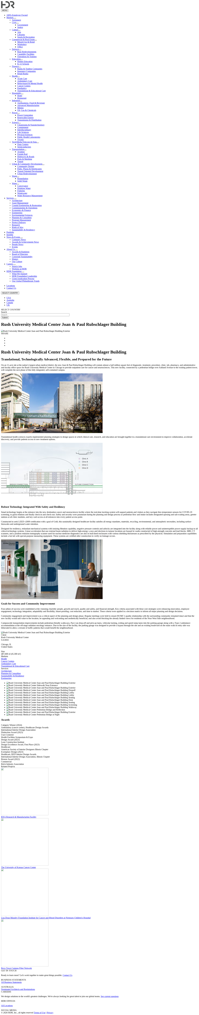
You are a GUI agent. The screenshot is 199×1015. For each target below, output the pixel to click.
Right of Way (17, 227)
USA (8, 298)
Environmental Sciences (22, 215)
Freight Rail (22, 154)
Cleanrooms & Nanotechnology (31, 125)
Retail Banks (22, 74)
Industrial (16, 100)
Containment (22, 127)
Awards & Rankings (20, 252)
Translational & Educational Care (31, 91)
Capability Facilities (25, 54)
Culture (15, 30)
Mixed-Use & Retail (26, 42)
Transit (20, 161)
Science (15, 122)
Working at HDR (19, 269)
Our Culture (17, 261)
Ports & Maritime (24, 159)
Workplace (22, 44)
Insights (9, 235)
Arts (19, 32)
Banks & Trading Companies (29, 69)
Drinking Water (24, 188)
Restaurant (21, 98)
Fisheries (21, 191)
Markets (10, 17)
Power (14, 113)
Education (16, 59)
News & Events (13, 237)
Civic (14, 22)
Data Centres (22, 144)
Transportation (18, 149)
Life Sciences (23, 132)
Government (22, 25)
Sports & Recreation (26, 37)
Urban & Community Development (27, 164)
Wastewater (22, 193)
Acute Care (22, 78)
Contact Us (11, 288)
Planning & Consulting (22, 217)
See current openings (110, 996)
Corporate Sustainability (22, 256)
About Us (10, 249)
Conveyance (22, 186)
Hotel (19, 95)
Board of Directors (20, 254)
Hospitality (16, 93)
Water (14, 183)
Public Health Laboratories (28, 137)
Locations (10, 285)
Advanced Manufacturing (28, 105)
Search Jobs (17, 266)
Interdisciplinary (24, 130)
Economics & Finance (21, 210)
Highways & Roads (25, 156)
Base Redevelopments (26, 52)
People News (17, 244)
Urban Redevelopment (27, 174)
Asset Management (20, 203)
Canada (9, 302)
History (15, 259)
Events (15, 247)
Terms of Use (39, 1012)
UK (8, 305)
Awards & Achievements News (25, 242)
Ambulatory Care (24, 81)
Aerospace (16, 20)
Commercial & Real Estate (23, 39)
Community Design (25, 166)
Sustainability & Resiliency (23, 230)
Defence (15, 49)
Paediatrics (22, 88)
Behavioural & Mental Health (30, 83)
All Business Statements (11, 982)
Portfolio (10, 232)
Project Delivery (19, 222)
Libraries (21, 34)
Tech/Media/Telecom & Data (24, 142)
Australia (10, 300)
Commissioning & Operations (24, 208)
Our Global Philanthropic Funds (25, 281)
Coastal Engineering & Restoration (27, 205)
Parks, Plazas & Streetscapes (29, 169)
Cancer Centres (23, 86)
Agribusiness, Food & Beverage (31, 103)
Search (4, 312)
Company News (19, 239)
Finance (15, 66)
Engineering (17, 213)
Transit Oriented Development (30, 171)
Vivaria (20, 139)
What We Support (19, 274)
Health (15, 76)
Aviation (21, 152)
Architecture (17, 200)
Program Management (21, 220)
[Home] (7, 8)
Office (20, 47)
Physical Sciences (24, 134)
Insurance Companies (26, 71)
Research (16, 225)
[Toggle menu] (15, 18)
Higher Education (24, 61)
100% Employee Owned (17, 15)
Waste (14, 176)
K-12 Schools (23, 64)
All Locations (7, 1005)
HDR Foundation (14, 271)
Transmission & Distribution (29, 120)
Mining (20, 108)
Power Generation (25, 115)
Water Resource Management (30, 195)
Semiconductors (24, 147)
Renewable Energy (25, 117)
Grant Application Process (23, 278)
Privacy (50, 1012)
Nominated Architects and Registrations (18, 989)
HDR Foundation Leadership (24, 276)
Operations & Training (27, 56)
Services (10, 198)
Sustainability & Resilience (12, 676)
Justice (20, 27)
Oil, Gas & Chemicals (26, 110)
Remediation (22, 178)
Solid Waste (22, 181)
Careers (10, 264)
